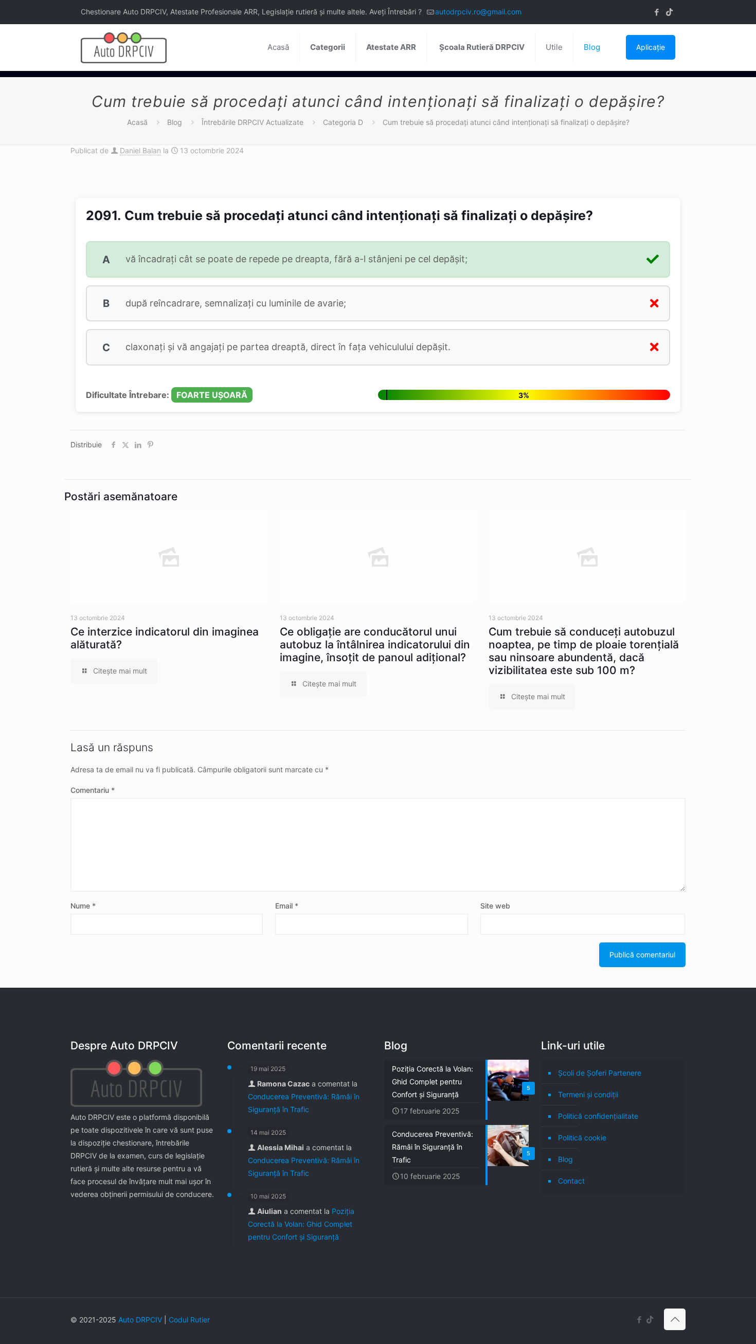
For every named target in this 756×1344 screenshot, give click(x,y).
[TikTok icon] (669, 12)
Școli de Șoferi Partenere (599, 1072)
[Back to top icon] (675, 1319)
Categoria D (343, 122)
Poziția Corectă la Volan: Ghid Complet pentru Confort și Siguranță (301, 1224)
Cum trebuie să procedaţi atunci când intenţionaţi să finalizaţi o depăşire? (506, 122)
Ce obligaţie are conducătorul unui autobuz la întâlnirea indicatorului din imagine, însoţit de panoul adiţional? (375, 644)
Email (286, 905)
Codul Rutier (189, 1319)
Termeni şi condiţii (588, 1094)
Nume (83, 905)
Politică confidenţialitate (598, 1116)
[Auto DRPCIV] (124, 47)
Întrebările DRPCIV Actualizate (252, 122)
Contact (571, 1180)
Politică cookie (582, 1137)
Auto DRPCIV (140, 1319)
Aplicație (650, 47)
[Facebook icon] (656, 12)
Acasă (137, 122)
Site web (495, 905)
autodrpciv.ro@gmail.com (478, 11)
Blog (174, 122)
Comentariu (92, 790)
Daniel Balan (140, 150)
